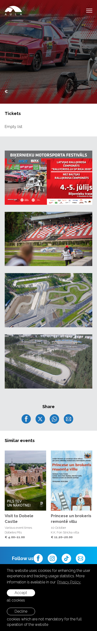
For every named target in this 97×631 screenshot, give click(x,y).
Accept (21, 592)
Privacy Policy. (69, 582)
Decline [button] (21, 611)
